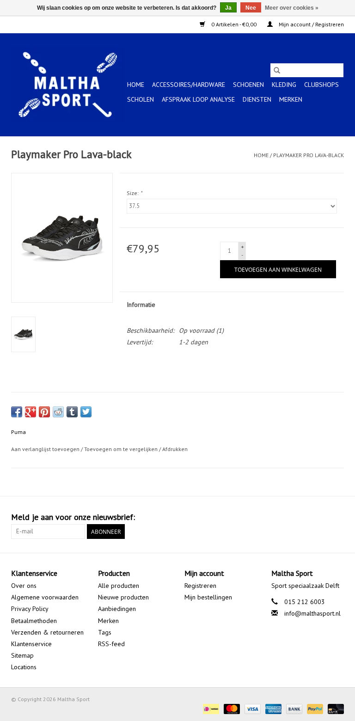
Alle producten (118, 585)
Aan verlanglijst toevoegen (46, 449)
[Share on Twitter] (86, 411)
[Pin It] (44, 411)
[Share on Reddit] (58, 411)
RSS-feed (111, 644)
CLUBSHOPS (321, 84)
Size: (134, 192)
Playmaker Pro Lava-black (308, 155)
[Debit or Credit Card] (334, 708)
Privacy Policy (30, 609)
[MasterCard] (230, 708)
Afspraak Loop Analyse (198, 99)
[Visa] (251, 708)
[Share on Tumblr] (72, 411)
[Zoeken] (277, 70)
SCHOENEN (248, 84)
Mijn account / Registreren (310, 24)
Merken (290, 99)
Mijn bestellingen (208, 597)
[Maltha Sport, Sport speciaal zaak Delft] (67, 84)
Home (135, 84)
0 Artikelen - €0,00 (234, 24)
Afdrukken (175, 449)
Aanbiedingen (117, 609)
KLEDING (284, 84)
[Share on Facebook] (16, 411)
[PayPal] (314, 708)
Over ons (24, 585)
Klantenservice (31, 644)
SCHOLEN (140, 99)
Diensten (257, 99)
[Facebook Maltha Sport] (303, 517)
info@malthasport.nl (312, 613)
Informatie (141, 304)
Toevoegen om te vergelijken (121, 449)
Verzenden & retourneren (47, 632)
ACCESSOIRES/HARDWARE (188, 84)
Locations (24, 667)
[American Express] (272, 708)
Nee (250, 8)
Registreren (200, 585)
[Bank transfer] (293, 708)
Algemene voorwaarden (45, 597)
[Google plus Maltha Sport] (319, 517)
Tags (104, 632)
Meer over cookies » (291, 8)
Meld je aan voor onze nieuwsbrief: (73, 517)
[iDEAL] (210, 708)
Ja (228, 8)
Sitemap (22, 655)
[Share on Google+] (30, 411)
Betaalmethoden (34, 621)
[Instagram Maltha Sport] (336, 517)
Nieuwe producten (123, 597)
